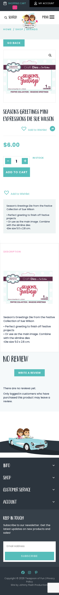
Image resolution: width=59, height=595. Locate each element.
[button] (50, 55)
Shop (19, 29)
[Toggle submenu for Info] (53, 465)
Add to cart (17, 172)
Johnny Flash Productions (33, 585)
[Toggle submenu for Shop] (53, 477)
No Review (15, 360)
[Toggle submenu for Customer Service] (53, 489)
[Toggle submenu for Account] (53, 502)
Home (7, 29)
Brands (32, 29)
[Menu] (52, 18)
